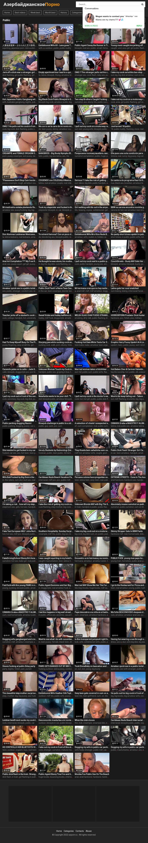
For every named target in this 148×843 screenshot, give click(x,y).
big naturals (142, 156)
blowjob (78, 48)
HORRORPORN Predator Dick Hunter (128, 315)
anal (4, 264)
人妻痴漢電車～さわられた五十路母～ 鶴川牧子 (19, 45)
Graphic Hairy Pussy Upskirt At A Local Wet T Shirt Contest (128, 342)
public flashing (98, 318)
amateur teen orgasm (100, 345)
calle (4, 372)
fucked (5, 453)
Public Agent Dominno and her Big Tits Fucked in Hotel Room (56, 585)
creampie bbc (99, 723)
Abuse (89, 831)
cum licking (116, 291)
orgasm (19, 750)
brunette (131, 399)
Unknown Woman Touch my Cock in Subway (56, 369)
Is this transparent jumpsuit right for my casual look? (92, 639)
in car (113, 453)
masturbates (123, 750)
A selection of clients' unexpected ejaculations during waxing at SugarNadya (92, 423)
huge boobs (94, 588)
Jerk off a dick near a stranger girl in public (19, 72)
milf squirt (105, 588)
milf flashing (120, 399)
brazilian (128, 183)
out (112, 75)
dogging (19, 426)
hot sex (24, 507)
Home (7, 12)
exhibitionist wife (92, 642)
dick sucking (30, 48)
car (60, 210)
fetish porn (73, 345)
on (96, 534)
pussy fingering (9, 345)
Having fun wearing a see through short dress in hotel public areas (128, 639)
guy (46, 426)
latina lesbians (11, 237)
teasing (81, 210)
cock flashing (61, 264)
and (120, 48)
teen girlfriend (89, 696)
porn (4, 156)
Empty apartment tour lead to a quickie (56, 72)
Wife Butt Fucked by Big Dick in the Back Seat (19, 477)
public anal (136, 561)
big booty (96, 669)
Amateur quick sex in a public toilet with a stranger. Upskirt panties (19, 288)
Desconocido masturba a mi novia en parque (56, 720)
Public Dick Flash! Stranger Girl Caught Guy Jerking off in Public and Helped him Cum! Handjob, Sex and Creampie (128, 450)
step (4, 696)
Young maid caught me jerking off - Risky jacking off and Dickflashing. (128, 45)
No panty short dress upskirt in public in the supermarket (128, 234)
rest (80, 129)
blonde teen (67, 291)
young (5, 588)
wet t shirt (140, 345)
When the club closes (85, 720)
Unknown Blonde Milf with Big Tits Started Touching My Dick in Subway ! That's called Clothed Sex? (92, 504)
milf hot (78, 453)
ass (85, 102)
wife (86, 237)
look (76, 642)
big (116, 75)
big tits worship (118, 372)
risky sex (101, 75)
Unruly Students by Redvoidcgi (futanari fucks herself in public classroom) (56, 450)
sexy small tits (23, 345)
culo (113, 615)
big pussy (132, 156)
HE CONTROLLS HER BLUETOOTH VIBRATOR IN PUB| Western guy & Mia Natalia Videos (19, 747)
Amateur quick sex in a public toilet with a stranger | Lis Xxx (128, 666)
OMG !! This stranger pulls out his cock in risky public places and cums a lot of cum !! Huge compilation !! (92, 72)
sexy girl (126, 48)
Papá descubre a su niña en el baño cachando (92, 612)
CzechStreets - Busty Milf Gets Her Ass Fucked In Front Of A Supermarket (128, 261)
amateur (79, 237)
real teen (32, 750)
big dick (72, 102)
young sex (98, 264)
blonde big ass (48, 237)
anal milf (81, 291)
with (40, 48)
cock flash (91, 75)
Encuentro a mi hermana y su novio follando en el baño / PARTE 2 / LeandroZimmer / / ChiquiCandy (92, 558)
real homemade (14, 615)
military (138, 318)
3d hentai (68, 453)
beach (36, 156)
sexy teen (94, 480)
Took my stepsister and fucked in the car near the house (56, 207)
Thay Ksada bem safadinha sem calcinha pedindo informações (92, 450)
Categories (77, 12)
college (11, 318)
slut (124, 642)
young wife (88, 129)
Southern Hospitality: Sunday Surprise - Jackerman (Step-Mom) (56, 531)
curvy (124, 156)
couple (99, 453)
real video (68, 183)
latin (40, 156)
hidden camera (104, 237)
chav (72, 642)
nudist (91, 237)
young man (116, 561)
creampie (43, 534)
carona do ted (117, 210)
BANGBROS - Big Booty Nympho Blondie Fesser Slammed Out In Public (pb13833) (56, 153)
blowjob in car (53, 723)
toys (25, 750)
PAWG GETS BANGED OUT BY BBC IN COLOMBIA (56, 666)
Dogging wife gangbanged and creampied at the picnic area (19, 639)
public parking (8, 426)
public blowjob (66, 723)
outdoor (49, 48)
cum (60, 426)
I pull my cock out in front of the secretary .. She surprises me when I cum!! (19, 396)
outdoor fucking (72, 669)
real (119, 156)
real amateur (122, 588)
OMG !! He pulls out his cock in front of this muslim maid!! (19, 126)
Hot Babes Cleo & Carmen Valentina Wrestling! (128, 369)
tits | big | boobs (82, 588)
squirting (6, 48)
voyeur (89, 210)
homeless (126, 561)
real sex (86, 48)
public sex (32, 129)
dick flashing (8, 75)
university (31, 318)
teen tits (78, 696)
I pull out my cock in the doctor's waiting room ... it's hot (92, 396)
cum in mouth (140, 75)
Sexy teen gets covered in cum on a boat (92, 693)
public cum (102, 102)
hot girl (87, 399)
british (109, 318)
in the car (43, 291)
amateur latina (137, 426)
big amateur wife (132, 696)
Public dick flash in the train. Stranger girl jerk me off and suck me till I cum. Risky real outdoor (19, 774)
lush (143, 588)
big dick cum (88, 534)
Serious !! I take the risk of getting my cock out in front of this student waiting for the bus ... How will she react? (92, 180)
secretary (12, 399)
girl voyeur (142, 102)
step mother (57, 507)
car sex (33, 426)
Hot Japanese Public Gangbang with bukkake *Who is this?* (19, 99)
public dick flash (104, 399)
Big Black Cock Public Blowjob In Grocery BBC (56, 99)
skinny (55, 129)
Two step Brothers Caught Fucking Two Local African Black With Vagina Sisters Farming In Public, (92, 99)
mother (10, 696)
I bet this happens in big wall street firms (56, 612)
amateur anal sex (132, 615)
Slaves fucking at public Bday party (18, 666)
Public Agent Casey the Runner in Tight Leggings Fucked (92, 45)
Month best (50, 12)
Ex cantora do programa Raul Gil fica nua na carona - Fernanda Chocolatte (128, 180)
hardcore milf (117, 534)
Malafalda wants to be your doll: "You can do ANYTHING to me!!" (56, 396)
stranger (17, 291)
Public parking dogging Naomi (17, 423)
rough (20, 183)
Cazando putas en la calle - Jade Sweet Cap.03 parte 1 (19, 369)
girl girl (26, 264)
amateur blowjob (69, 75)
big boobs (118, 696)
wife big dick (132, 642)
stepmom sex (8, 507)
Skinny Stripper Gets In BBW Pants (127, 531)
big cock (11, 129)
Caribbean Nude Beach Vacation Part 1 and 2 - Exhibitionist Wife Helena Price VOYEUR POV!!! (56, 477)
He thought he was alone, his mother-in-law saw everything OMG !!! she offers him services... (56, 261)
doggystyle (59, 318)
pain (23, 669)
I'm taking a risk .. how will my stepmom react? (19, 504)
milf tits (51, 534)
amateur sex (8, 210)
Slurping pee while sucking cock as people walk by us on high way (56, 342)
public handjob (99, 183)
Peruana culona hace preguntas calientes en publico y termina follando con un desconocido (92, 477)
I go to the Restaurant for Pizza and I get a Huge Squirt (128, 585)
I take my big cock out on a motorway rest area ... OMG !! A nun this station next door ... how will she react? (92, 531)
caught (114, 48)
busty (137, 264)
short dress (116, 237)
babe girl (23, 561)
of (76, 426)
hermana (79, 561)
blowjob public (100, 129)
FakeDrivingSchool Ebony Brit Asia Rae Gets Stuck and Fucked (19, 558)
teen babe (79, 345)
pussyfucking (21, 210)
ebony (64, 345)
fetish (127, 318)
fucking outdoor (46, 669)
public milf (65, 480)
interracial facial (135, 291)
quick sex (115, 669)
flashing (130, 129)
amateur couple (66, 129)
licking (124, 291)
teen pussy (47, 129)
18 (112, 129)
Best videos (20, 12)
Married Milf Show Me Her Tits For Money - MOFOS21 (92, 585)
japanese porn (17, 48)
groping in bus (63, 372)
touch (72, 372)
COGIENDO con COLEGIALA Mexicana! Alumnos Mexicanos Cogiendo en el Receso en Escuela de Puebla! (56, 180)
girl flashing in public (28, 777)
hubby (41, 318)
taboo (81, 183)
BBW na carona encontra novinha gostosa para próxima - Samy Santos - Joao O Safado (128, 207)
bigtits (28, 102)
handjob (18, 318)
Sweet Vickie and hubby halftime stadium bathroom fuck (56, 315)
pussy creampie (15, 156)
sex (8, 264)
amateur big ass (140, 183)
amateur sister (99, 561)
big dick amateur (126, 75)
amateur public (61, 102)
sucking (12, 588)
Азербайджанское (11, 4)
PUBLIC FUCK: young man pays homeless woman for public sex (128, 558)
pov (72, 210)
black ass (119, 183)
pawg (88, 669)
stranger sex (80, 75)
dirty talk (87, 318)
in (57, 210)
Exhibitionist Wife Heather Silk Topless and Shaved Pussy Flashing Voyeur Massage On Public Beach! (56, 693)
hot (24, 318)
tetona (114, 156)
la (3, 237)
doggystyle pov (22, 372)
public (56, 48)
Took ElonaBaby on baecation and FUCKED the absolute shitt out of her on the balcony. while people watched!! (92, 666)
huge (103, 156)
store (136, 129)
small (99, 48)
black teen (64, 642)
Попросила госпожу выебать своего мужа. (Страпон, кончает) (92, 153)
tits (67, 156)
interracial (43, 480)
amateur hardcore (97, 615)
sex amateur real (132, 210)
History (64, 12)
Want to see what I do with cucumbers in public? (56, 639)
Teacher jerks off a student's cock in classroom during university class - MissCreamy (19, 315)
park (51, 426)
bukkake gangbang (16, 102)
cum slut (19, 480)
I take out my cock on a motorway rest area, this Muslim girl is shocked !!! (128, 99)
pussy (132, 345)
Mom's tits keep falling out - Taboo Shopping (128, 396)
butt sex (27, 480)
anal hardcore (117, 480)
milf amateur (96, 291)
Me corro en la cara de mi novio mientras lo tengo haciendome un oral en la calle (56, 126)
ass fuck (32, 696)
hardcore (115, 318)
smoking (79, 318)
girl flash (35, 75)
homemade (133, 534)
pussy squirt (16, 264)
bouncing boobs (57, 777)
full (80, 372)
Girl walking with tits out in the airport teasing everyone (92, 207)
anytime (60, 615)
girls (18, 507)
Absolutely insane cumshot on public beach (128, 504)
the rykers (9, 480)
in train (78, 507)
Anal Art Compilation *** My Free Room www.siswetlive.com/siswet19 (19, 261)
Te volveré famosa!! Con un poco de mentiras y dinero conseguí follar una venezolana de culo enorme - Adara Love (56, 234)
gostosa (106, 453)
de (40, 129)
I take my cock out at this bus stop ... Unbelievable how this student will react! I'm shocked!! (128, 72)
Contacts (80, 831)
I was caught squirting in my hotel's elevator (56, 558)
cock (113, 102)
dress (113, 642)
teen (77, 480)
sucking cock (44, 345)
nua (112, 183)
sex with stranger (128, 669)
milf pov (52, 480)
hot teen (25, 453)
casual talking (71, 615)
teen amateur (123, 453)
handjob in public (89, 507)
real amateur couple (54, 183)
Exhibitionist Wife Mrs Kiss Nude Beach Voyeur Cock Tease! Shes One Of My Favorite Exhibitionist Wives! (92, 234)
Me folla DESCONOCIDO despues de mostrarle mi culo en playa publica (128, 612)
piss (132, 318)
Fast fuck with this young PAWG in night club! (19, 585)
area (118, 102)
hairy (120, 345)
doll (40, 399)
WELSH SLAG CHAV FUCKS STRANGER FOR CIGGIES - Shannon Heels (92, 315)
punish (29, 669)
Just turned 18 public (121, 126)
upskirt (114, 345)
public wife (135, 237)
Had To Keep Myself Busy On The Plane (19, 342)
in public (125, 237)
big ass (142, 399)
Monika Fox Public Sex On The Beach (92, 774)
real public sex (123, 426)
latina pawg (59, 669)
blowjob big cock (46, 102)
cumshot (79, 102)
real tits (72, 237)
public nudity (65, 48)
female (55, 642)
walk (53, 345)
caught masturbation (48, 561)
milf (143, 237)
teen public (35, 453)
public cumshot (105, 426)
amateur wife (89, 453)
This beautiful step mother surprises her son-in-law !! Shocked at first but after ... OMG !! (19, 693)
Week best (35, 12)
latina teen (84, 480)
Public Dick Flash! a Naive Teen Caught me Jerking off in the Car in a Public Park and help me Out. (56, 288)
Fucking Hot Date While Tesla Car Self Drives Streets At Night (92, 342)
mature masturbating (71, 750)
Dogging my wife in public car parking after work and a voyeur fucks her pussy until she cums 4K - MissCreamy (92, 747)
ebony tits (92, 102)
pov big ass (35, 372)
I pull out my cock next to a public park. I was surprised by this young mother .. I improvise (92, 261)
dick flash (6, 777)
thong (58, 75)
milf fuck (49, 318)
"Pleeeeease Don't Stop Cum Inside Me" (19, 180)
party (4, 669)
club (80, 723)
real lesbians (24, 237)
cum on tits (140, 507)
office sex (51, 615)
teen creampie (54, 291)
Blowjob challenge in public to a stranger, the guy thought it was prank (56, 423)
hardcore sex (130, 480)
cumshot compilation (84, 156)
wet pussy (27, 156)
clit (137, 372)
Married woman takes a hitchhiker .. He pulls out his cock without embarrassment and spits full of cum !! (92, 369)
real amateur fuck (60, 588)
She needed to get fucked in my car (19, 450)
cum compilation (85, 426)
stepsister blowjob (47, 210)
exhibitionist (98, 210)
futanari (42, 453)
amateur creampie (24, 642)
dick (142, 534)
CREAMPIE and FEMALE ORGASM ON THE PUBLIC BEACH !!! (19, 153)
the (76, 723)
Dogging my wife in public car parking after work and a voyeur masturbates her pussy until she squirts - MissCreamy (128, 747)
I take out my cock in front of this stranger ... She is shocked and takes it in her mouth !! (56, 747)
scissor (142, 372)
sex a (119, 642)
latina (43, 75)
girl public (109, 210)
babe (87, 345)
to (39, 75)
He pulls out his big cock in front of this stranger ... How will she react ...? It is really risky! (128, 693)
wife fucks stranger (83, 750)
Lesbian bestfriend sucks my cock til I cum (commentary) (19, 720)
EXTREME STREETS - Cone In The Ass (128, 477)
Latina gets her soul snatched (125, 288)
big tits (44, 264)
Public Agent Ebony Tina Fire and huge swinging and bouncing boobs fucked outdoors (56, 774)
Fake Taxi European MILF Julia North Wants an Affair (19, 531)
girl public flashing (139, 48)
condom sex (27, 291)
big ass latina (55, 156)
